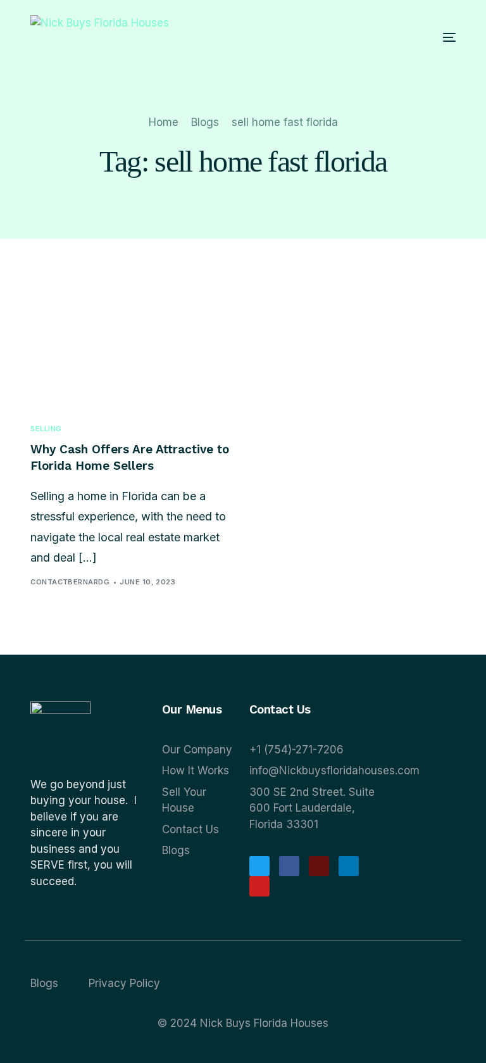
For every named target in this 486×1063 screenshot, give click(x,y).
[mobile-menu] (433, 37)
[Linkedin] (349, 866)
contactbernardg (69, 581)
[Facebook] (289, 866)
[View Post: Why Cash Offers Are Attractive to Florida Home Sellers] (132, 344)
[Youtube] (259, 886)
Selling (45, 428)
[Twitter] (259, 866)
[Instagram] (319, 866)
